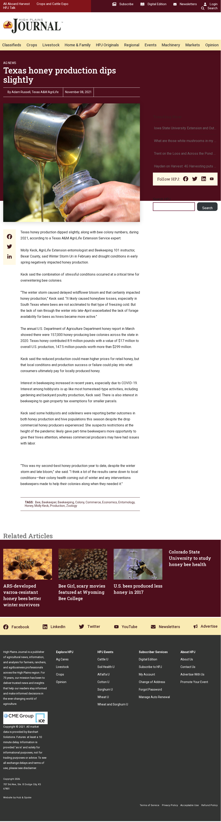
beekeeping (66, 502)
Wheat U (103, 697)
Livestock (51, 45)
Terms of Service (149, 805)
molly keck (41, 505)
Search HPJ (161, 199)
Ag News (9, 63)
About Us (186, 659)
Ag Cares (62, 659)
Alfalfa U (103, 674)
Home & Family (78, 45)
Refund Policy (209, 805)
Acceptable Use (189, 805)
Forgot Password (150, 689)
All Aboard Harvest (16, 4)
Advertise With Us (192, 674)
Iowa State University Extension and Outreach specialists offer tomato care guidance (185, 128)
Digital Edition (148, 659)
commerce (93, 502)
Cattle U (102, 659)
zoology (71, 505)
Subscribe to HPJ (150, 667)
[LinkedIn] (9, 257)
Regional (131, 45)
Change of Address (152, 682)
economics (109, 502)
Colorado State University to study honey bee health (190, 558)
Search (207, 208)
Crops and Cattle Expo (52, 4)
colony (79, 502)
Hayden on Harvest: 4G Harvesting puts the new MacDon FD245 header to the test (185, 166)
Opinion (212, 45)
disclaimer (29, 768)
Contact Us (187, 667)
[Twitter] (9, 247)
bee (38, 502)
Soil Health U (105, 667)
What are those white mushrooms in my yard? (185, 141)
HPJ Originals (107, 45)
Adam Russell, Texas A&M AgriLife (35, 92)
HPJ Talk (9, 8)
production (57, 505)
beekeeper (49, 502)
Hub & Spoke (23, 797)
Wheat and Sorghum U (112, 704)
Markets (192, 45)
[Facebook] (9, 237)
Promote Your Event (194, 682)
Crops (32, 45)
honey (29, 505)
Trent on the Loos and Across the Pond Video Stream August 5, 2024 (185, 153)
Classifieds (11, 45)
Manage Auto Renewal (154, 697)
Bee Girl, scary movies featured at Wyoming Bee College (81, 592)
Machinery (171, 45)
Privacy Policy (170, 805)
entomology (126, 502)
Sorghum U (105, 689)
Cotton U (103, 682)
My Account (147, 674)
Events (151, 45)
